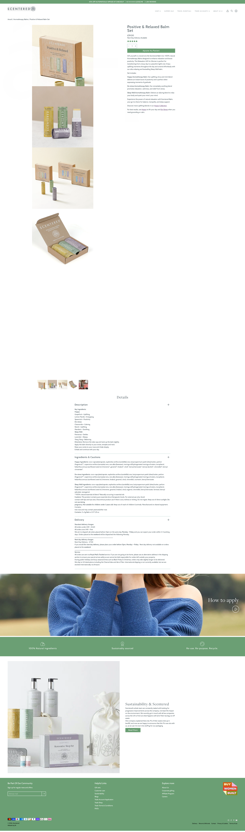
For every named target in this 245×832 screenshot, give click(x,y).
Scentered (16, 823)
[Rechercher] (231, 10)
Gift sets (97, 788)
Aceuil (10, 19)
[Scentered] (21, 9)
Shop (157, 11)
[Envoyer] (44, 794)
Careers (164, 797)
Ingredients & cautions (87, 457)
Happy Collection (160, 106)
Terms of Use (233, 823)
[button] (132, 41)
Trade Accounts (201, 11)
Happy (144, 110)
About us (217, 11)
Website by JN (12, 825)
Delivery (79, 519)
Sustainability (99, 794)
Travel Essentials (184, 11)
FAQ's (97, 808)
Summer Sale (169, 11)
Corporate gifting (168, 791)
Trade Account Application (104, 799)
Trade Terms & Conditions (104, 806)
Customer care (100, 791)
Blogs (96, 797)
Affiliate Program (168, 794)
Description (81, 404)
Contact (213, 823)
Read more (133, 730)
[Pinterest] (234, 820)
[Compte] (227, 10)
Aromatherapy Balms (20, 19)
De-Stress (164, 110)
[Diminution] (128, 46)
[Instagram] (228, 820)
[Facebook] (231, 820)
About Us (165, 788)
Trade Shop (99, 803)
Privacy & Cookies (222, 823)
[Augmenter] (135, 46)
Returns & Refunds (204, 823)
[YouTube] (236, 820)
